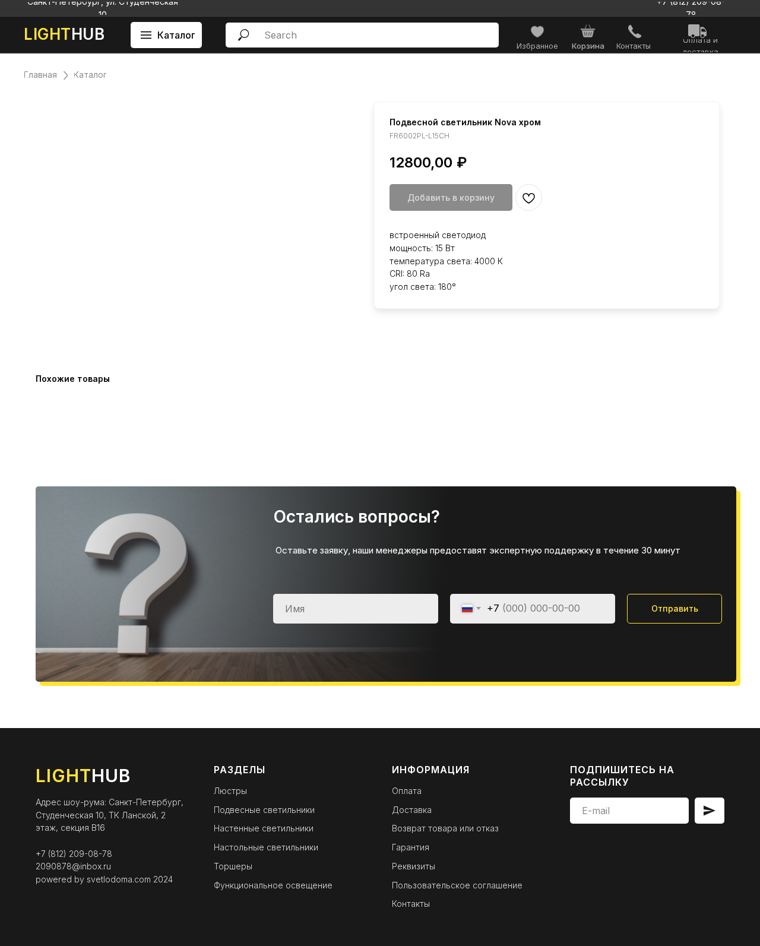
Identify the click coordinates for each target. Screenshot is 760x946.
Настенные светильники (264, 828)
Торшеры (233, 866)
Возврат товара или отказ (445, 828)
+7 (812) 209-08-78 (74, 854)
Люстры (230, 791)
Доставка (412, 810)
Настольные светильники (266, 847)
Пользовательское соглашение (457, 885)
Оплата (407, 791)
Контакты (411, 903)
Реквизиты (413, 866)
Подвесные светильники (264, 810)
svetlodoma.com (119, 879)
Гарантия (410, 847)
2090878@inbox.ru (73, 866)
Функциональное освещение (273, 885)
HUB (64, 34)
